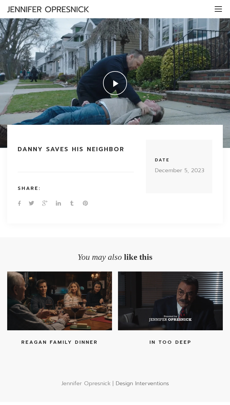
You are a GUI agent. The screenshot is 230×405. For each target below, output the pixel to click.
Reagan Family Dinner (59, 342)
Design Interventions (142, 383)
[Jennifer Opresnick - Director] (48, 9)
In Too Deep (170, 342)
